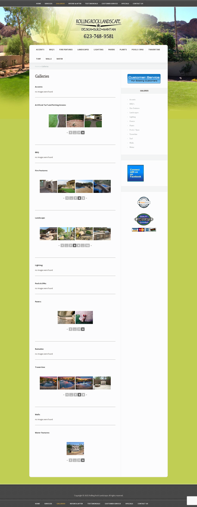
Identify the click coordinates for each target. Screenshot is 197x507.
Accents (40, 50)
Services (48, 4)
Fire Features (66, 50)
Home (38, 4)
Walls (49, 59)
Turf (38, 59)
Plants (123, 50)
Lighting (98, 50)
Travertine (154, 50)
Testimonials (91, 4)
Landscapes (83, 50)
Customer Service (110, 4)
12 (87, 245)
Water (60, 59)
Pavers (111, 50)
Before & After (75, 4)
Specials (125, 4)
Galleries (60, 4)
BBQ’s (51, 50)
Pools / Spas (137, 50)
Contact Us (138, 4)
